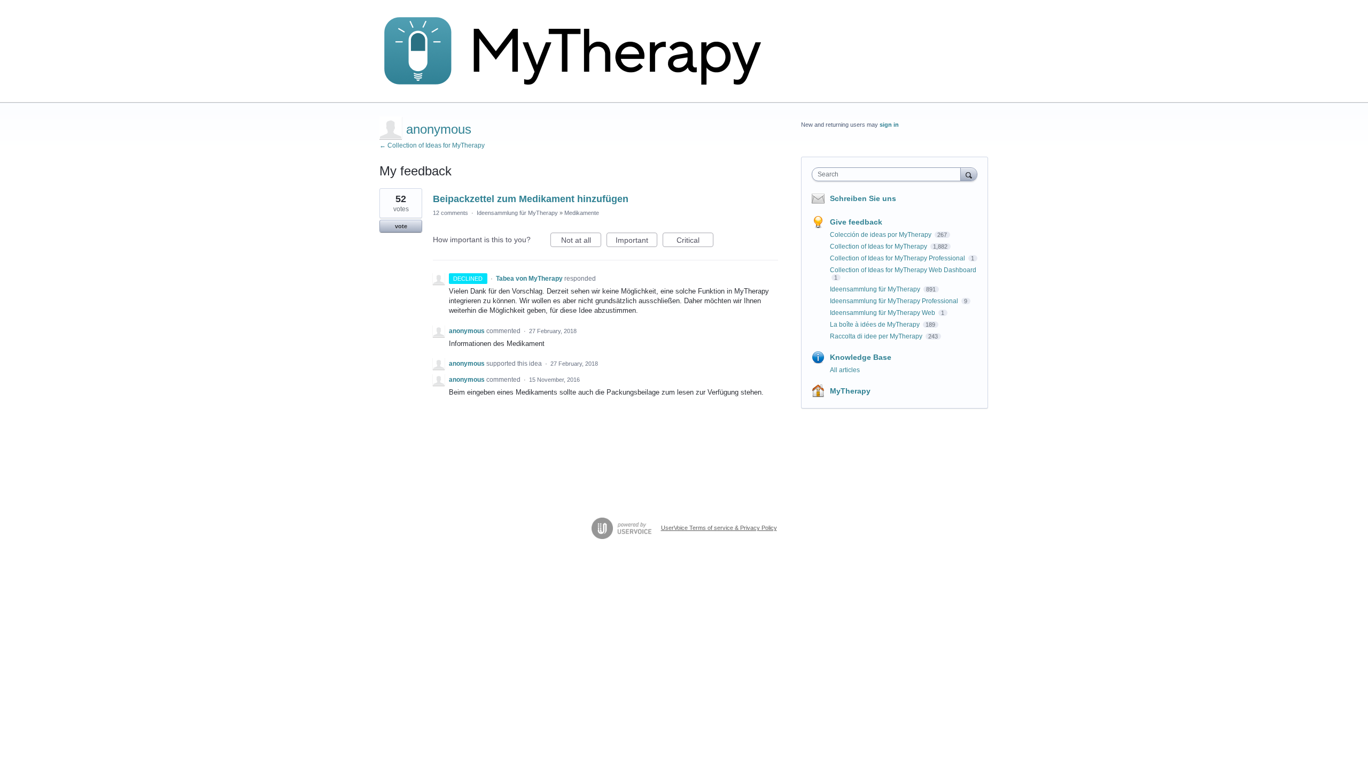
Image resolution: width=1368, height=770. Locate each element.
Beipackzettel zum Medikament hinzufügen (530, 199)
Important (636, 241)
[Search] (968, 174)
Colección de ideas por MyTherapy (881, 234)
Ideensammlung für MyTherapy (517, 213)
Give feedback (856, 222)
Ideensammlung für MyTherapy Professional (895, 301)
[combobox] (889, 174)
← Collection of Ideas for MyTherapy (432, 145)
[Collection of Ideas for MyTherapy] (579, 51)
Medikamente (581, 213)
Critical (695, 241)
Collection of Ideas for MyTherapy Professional (898, 258)
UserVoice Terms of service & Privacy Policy (719, 528)
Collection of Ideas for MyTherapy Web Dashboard (903, 270)
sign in (889, 124)
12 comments (450, 213)
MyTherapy (850, 391)
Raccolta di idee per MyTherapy (877, 336)
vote (401, 226)
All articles (845, 370)
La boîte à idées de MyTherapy (875, 324)
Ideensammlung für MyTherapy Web (883, 313)
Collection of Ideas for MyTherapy (879, 246)
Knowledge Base (860, 357)
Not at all (581, 241)
